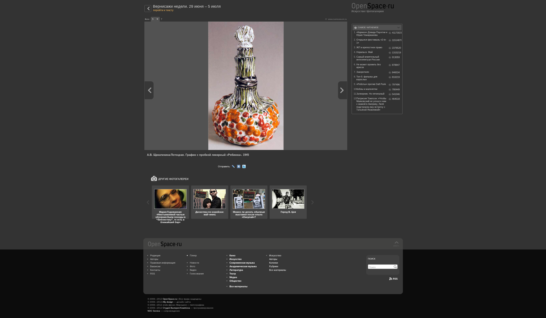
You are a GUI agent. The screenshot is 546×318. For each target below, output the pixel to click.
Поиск (371, 259)
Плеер (193, 255)
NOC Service (154, 311)
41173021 (397, 32)
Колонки (273, 262)
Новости (194, 262)
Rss (395, 278)
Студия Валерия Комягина (176, 308)
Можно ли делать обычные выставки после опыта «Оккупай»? (249, 214)
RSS (152, 273)
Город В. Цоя (288, 212)
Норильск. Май (364, 52)
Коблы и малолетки (366, 89)
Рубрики (273, 266)
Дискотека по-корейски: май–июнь (209, 213)
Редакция (155, 255)
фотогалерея (375, 11)
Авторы (154, 259)
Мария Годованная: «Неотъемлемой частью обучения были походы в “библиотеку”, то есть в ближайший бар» (170, 217)
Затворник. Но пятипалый (370, 93)
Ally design (168, 302)
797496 (396, 84)
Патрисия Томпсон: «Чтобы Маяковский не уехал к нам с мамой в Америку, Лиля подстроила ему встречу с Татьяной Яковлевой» (371, 104)
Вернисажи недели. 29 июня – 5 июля (187, 6)
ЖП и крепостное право (369, 47)
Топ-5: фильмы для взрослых (366, 78)
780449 (396, 89)
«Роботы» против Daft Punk (371, 84)
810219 (396, 77)
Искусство (358, 11)
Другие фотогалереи (173, 179)
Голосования (197, 273)
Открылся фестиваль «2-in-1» (371, 41)
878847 (396, 65)
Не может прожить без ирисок (368, 66)
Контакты (155, 270)
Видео (193, 270)
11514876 (397, 40)
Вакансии (155, 266)
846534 (396, 72)
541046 (396, 94)
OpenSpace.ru (170, 299)
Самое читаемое (368, 27)
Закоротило (362, 72)
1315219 (396, 52)
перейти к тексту (163, 10)
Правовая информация (162, 262)
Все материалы (277, 270)
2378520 (396, 48)
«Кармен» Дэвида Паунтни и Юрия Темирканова (371, 33)
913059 (396, 57)
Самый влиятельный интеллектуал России (368, 58)
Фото (192, 266)
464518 (396, 99)
